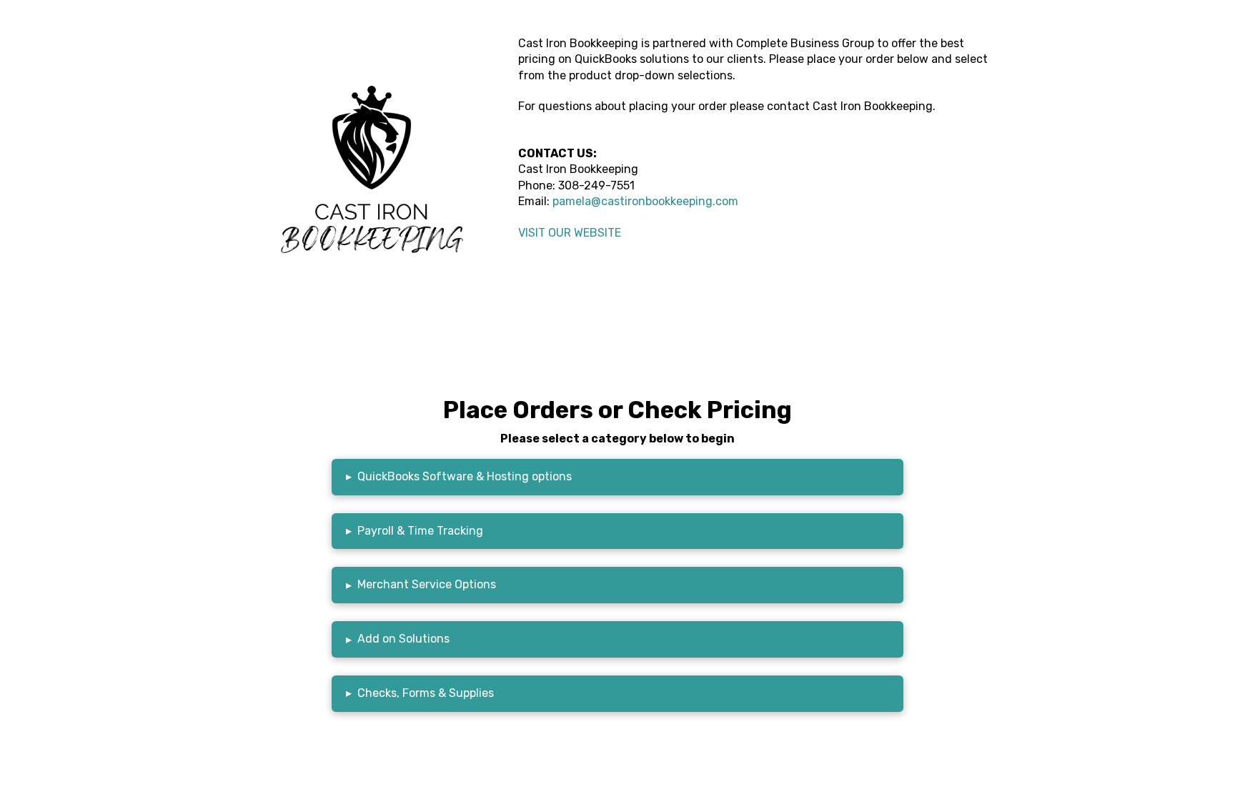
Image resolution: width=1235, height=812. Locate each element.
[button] (617, 477)
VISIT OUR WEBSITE (569, 232)
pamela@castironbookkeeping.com (645, 201)
